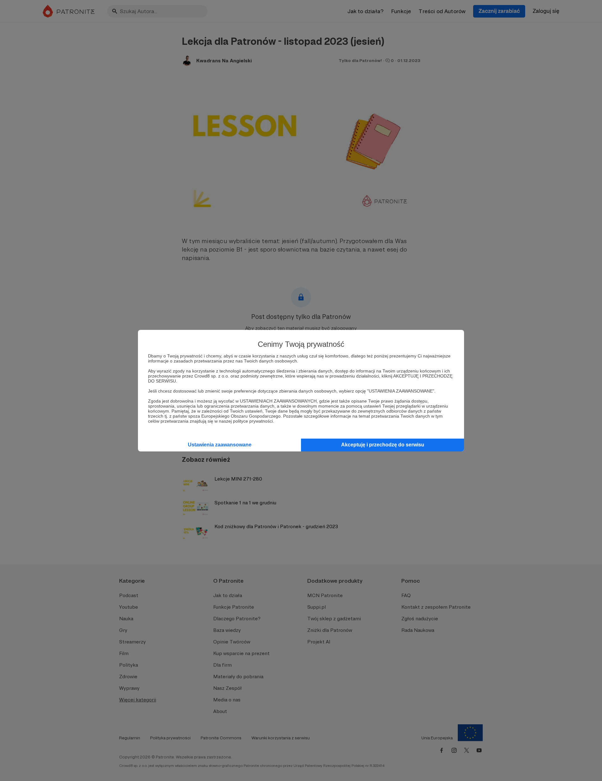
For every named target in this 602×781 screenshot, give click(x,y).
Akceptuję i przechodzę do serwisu (382, 444)
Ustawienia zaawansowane (219, 444)
